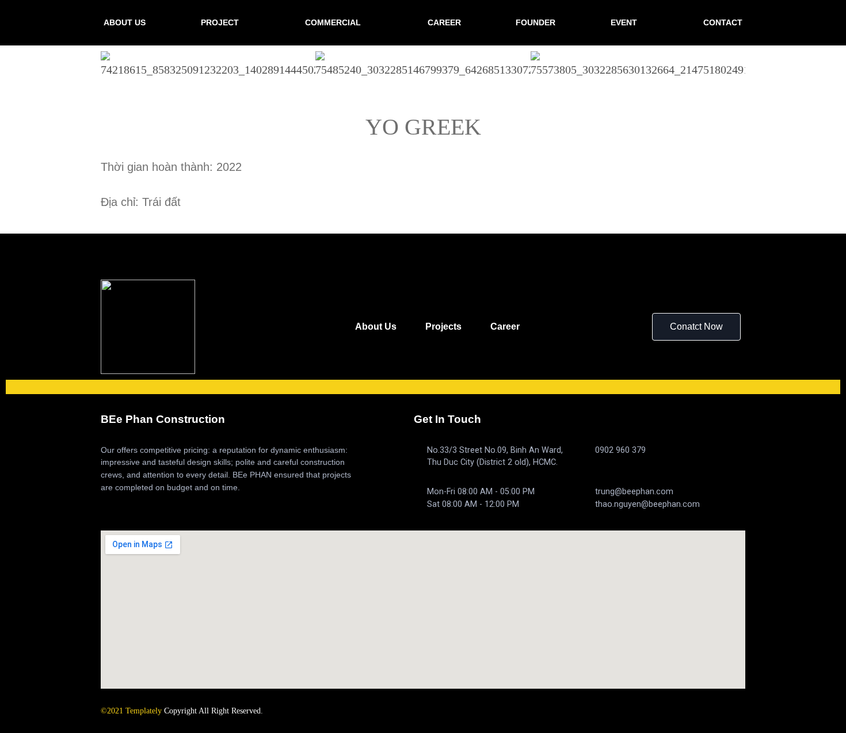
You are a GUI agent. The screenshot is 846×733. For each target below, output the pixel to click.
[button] (696, 327)
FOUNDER (535, 22)
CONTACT (722, 22)
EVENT (624, 22)
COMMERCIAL (333, 22)
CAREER (444, 22)
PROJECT (220, 22)
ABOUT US (125, 22)
